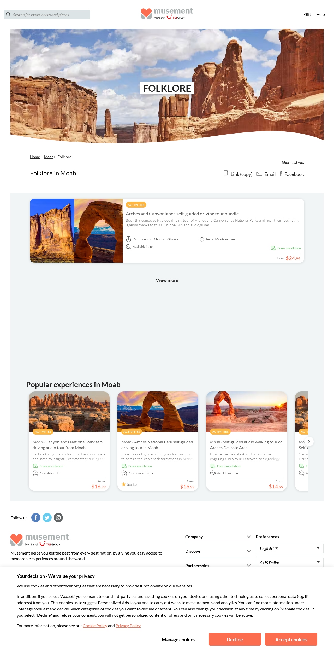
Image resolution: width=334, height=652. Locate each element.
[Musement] (167, 14)
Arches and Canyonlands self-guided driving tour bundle (182, 213)
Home (35, 156)
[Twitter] (46, 517)
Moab (48, 156)
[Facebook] (35, 517)
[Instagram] (57, 517)
